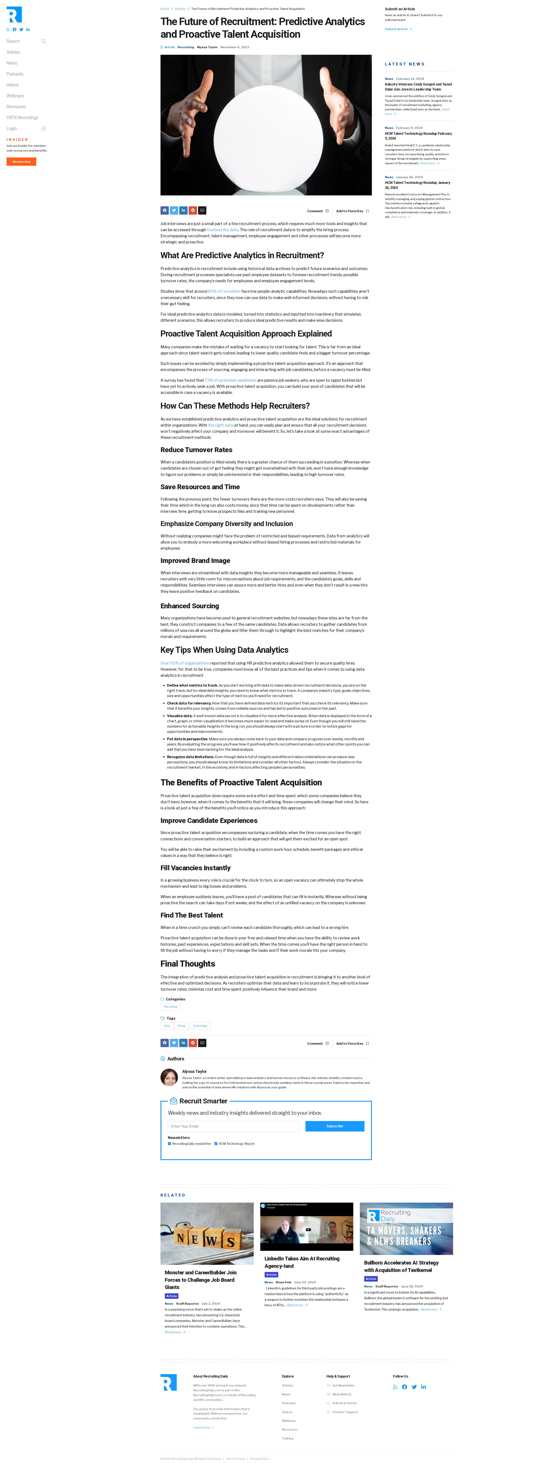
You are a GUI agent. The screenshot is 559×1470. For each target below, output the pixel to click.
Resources (16, 106)
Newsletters (179, 1138)
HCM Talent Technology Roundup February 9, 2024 (418, 136)
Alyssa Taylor (207, 47)
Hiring (181, 1025)
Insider (18, 140)
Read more (428, 163)
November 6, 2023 (235, 47)
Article (169, 47)
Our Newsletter (343, 1385)
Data (167, 1025)
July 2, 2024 (211, 1303)
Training (287, 1438)
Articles (13, 52)
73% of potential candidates (231, 380)
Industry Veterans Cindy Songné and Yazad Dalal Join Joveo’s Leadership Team (418, 86)
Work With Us (342, 1394)
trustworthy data (222, 229)
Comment (315, 211)
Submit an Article (400, 9)
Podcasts (15, 74)
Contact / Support (345, 1412)
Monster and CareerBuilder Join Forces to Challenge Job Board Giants (200, 1280)
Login (12, 128)
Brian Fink (283, 1282)
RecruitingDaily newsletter (191, 1144)
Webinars (15, 95)
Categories (175, 999)
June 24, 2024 (305, 1282)
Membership (21, 161)
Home (164, 8)
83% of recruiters (224, 291)
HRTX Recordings (22, 117)
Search (13, 41)
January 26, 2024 (409, 177)
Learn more (202, 1427)
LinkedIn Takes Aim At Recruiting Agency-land (302, 1262)
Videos (13, 84)
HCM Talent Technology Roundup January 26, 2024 (417, 185)
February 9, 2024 (409, 128)
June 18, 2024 (412, 1286)
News (12, 63)
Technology (200, 1025)
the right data (220, 425)
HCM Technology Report (237, 1144)
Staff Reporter (187, 1303)
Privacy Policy (259, 1458)
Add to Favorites (350, 211)
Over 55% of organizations (184, 663)
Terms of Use (235, 1458)
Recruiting (186, 47)
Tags (170, 1018)
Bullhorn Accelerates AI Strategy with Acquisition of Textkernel (401, 1266)
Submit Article (396, 29)
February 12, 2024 (410, 78)
